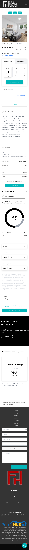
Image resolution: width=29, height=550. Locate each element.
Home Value (16, 420)
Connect (16, 425)
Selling (16, 418)
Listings (16, 413)
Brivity (13, 546)
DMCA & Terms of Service (15, 548)
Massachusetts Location (17, 503)
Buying (16, 415)
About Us (16, 423)
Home (16, 410)
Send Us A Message (19, 467)
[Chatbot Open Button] (24, 545)
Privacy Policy (5, 548)
